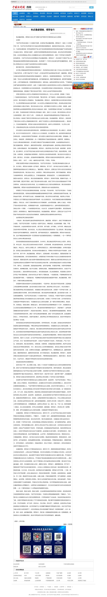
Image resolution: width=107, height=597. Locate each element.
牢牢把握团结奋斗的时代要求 (82, 71)
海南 (37, 1)
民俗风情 (63, 16)
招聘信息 (69, 586)
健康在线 (70, 16)
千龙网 (69, 578)
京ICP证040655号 (51, 594)
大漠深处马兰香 (79, 75)
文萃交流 (83, 16)
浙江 (86, 1)
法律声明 (62, 586)
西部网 (47, 575)
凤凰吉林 (15, 566)
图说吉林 (49, 13)
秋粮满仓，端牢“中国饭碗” (82, 67)
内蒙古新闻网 (27, 578)
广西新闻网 (49, 578)
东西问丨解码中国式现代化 (82, 65)
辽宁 (56, 1)
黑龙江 (48, 1)
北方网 (58, 580)
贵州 (30, 1)
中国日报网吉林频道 (69, 564)
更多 (75, 28)
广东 (32, 1)
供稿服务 (56, 586)
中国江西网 (38, 575)
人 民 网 (15, 573)
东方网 (79, 573)
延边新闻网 (16, 564)
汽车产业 (22, 19)
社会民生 (70, 13)
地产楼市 (76, 16)
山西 (67, 1)
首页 (15, 13)
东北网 (69, 573)
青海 (64, 1)
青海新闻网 (27, 580)
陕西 (69, 1)
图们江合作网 (42, 566)
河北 (39, 1)
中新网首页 (14, 1)
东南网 (15, 580)
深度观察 (83, 13)
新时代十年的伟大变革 (81, 73)
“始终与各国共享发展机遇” (82, 69)
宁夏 (62, 1)
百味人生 (90, 16)
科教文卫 (76, 13)
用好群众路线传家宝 (80, 63)
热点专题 (15, 16)
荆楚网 (36, 578)
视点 (29, 13)
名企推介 (49, 16)
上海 (71, 1)
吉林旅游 (35, 16)
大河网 (79, 578)
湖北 (44, 1)
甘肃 (27, 1)
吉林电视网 (41, 564)
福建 (25, 1)
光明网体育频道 (17, 575)
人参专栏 (22, 16)
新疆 (78, 1)
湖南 (46, 1)
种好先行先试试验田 (80, 79)
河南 (41, 1)
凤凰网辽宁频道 (82, 580)
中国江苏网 (70, 580)
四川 (74, 1)
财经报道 (63, 13)
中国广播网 (59, 573)
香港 (76, 1)
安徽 (18, 1)
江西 (52, 1)
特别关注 (90, 13)
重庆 (23, 1)
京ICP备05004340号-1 (73, 594)
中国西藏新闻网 (50, 580)
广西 (34, 1)
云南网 (79, 575)
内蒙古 (59, 1)
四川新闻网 (59, 575)
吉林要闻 (22, 13)
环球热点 (35, 13)
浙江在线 (15, 578)
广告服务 (49, 586)
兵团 (81, 1)
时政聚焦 (56, 13)
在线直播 (29, 19)
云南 (83, 1)
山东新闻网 (38, 580)
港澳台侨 (56, 16)
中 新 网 (37, 573)
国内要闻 (42, 13)
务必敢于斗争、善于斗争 (81, 59)
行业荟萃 (15, 19)
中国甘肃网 (59, 578)
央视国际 (48, 573)
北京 (20, 1)
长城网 (69, 575)
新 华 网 (26, 573)
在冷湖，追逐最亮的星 (81, 77)
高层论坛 (29, 16)
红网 (25, 575)
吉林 (54, 1)
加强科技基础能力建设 (81, 61)
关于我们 (36, 586)
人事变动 (42, 16)
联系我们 (42, 586)
